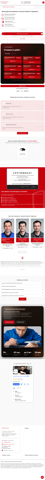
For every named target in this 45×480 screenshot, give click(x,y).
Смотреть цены (20, 322)
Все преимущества (22, 133)
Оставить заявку (9, 322)
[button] (20, 252)
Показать (22, 299)
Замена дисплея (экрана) (10, 66)
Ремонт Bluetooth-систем (29, 73)
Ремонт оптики (8, 73)
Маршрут (17, 384)
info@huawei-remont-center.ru (8, 444)
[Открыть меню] (43, 2)
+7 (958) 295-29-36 (27, 1)
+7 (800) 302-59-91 (27, 3)
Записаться (31, 62)
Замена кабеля (27, 66)
